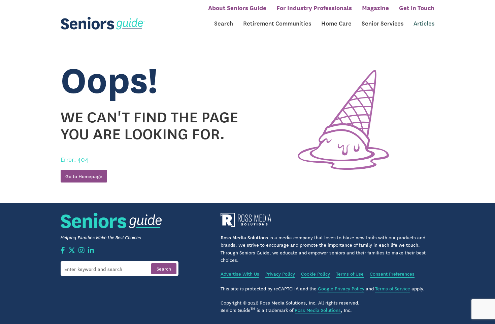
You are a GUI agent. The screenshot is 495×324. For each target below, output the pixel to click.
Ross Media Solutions (318, 310)
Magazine (375, 7)
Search (223, 23)
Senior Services (382, 23)
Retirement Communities (277, 23)
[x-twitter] (71, 250)
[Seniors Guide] (103, 23)
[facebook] (63, 250)
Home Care (336, 23)
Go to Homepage (83, 176)
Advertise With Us (240, 273)
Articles (424, 23)
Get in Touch (416, 7)
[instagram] (81, 250)
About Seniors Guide (237, 7)
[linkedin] (91, 250)
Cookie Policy (315, 273)
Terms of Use (350, 273)
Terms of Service (392, 288)
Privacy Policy (280, 273)
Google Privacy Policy (341, 288)
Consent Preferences (392, 273)
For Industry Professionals (314, 7)
